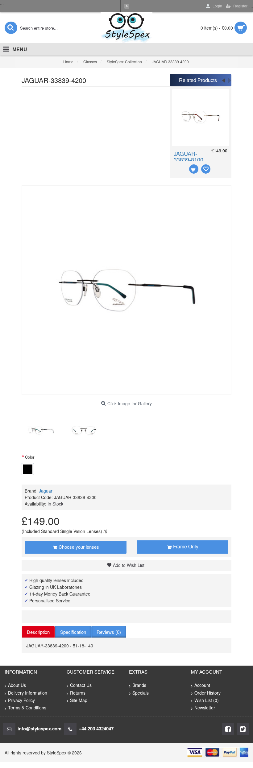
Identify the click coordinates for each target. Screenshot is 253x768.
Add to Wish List (128, 565)
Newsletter (204, 707)
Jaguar (45, 491)
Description (38, 632)
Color (29, 457)
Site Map (78, 700)
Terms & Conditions (27, 707)
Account (202, 685)
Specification (73, 632)
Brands (139, 685)
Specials (140, 693)
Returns (77, 693)
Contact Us (81, 685)
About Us (17, 685)
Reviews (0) (109, 632)
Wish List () (206, 700)
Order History (207, 693)
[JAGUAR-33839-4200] (41, 430)
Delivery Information (27, 693)
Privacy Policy (21, 700)
